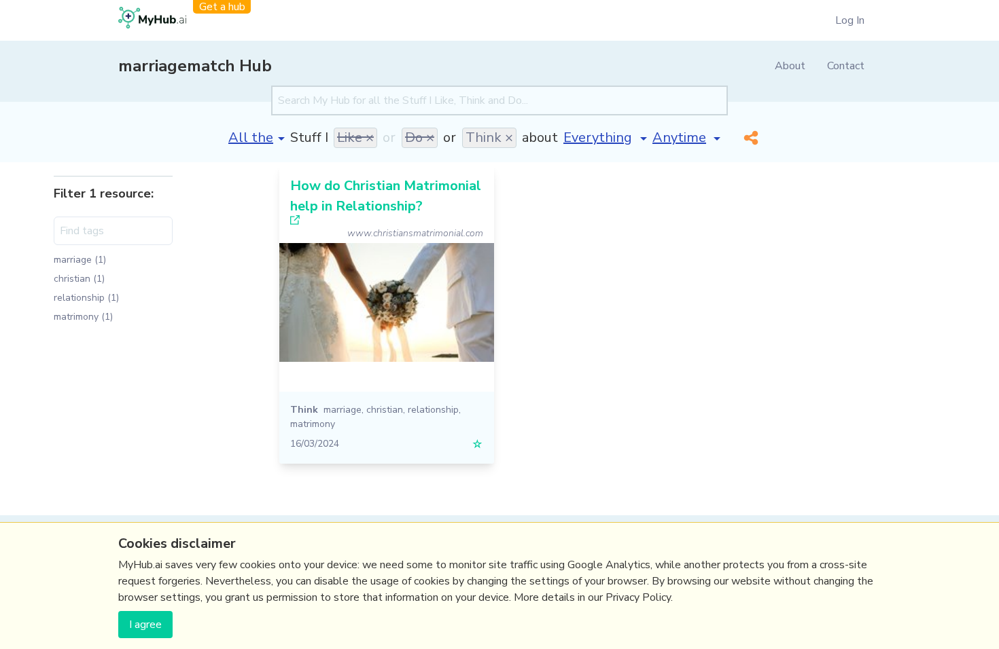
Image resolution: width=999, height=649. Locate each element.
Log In (849, 20)
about (540, 137)
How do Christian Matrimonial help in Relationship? (385, 196)
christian (384, 409)
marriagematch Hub (195, 66)
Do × (419, 137)
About (790, 65)
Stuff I (309, 137)
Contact (845, 65)
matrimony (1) (83, 316)
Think (304, 409)
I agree (145, 624)
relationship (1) (86, 297)
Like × (355, 137)
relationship (433, 409)
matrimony (312, 424)
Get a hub (222, 7)
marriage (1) (80, 259)
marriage (342, 409)
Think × (489, 137)
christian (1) (79, 278)
